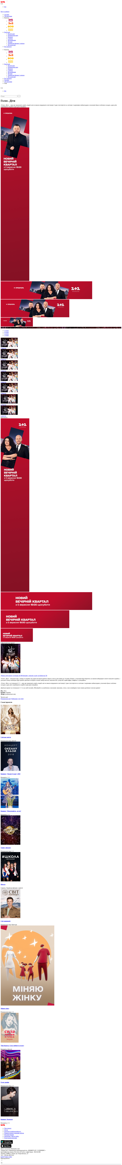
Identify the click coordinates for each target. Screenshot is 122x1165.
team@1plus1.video (6, 1157)
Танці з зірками (6, 847)
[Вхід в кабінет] (1, 10)
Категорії (7, 32)
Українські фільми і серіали (16, 43)
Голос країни (5, 1082)
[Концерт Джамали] (61, 1102)
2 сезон (6, 335)
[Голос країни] (61, 1065)
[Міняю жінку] (61, 965)
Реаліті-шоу (11, 34)
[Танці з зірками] (61, 830)
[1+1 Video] (6, 2)
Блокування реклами (10, 1138)
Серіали (10, 38)
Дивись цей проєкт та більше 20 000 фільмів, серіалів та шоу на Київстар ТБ (24, 675)
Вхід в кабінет (5, 11)
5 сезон (6, 330)
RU (5, 7)
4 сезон (6, 332)
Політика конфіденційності (12, 1131)
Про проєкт (7, 1128)
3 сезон (6, 334)
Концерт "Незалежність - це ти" (11, 811)
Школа (3, 884)
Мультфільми (12, 40)
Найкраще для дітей (17, 698)
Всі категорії (12, 45)
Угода (6, 1130)
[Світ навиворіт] (61, 903)
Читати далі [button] (4, 697)
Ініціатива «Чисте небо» (11, 1136)
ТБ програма (8, 16)
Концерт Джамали (7, 1119)
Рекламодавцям (9, 1134)
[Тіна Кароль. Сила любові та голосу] (61, 1028)
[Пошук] (19, 96)
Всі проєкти (8, 46)
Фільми (10, 42)
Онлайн (6, 14)
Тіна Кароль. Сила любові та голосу (12, 1045)
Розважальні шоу (13, 35)
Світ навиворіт (6, 921)
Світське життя (6, 737)
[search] (1, 86)
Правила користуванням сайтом (14, 1133)
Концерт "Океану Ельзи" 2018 (10, 774)
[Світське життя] (61, 720)
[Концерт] (61, 756)
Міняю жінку (5, 1008)
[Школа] (61, 867)
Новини (10, 37)
